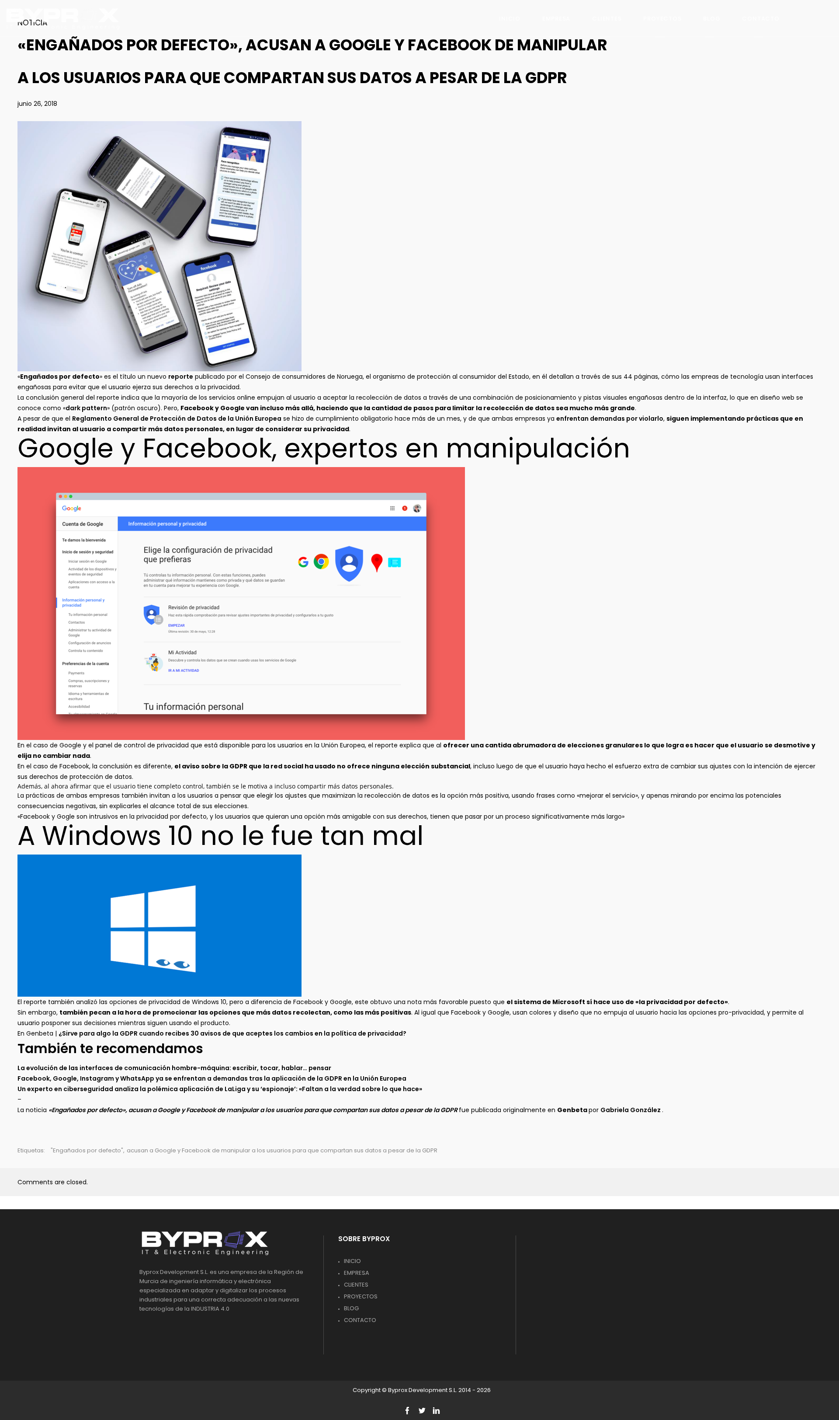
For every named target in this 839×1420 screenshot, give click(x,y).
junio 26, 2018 (37, 103)
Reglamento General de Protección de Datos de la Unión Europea (176, 418)
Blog (351, 1308)
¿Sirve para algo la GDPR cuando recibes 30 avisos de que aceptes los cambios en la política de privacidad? (232, 1033)
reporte (180, 376)
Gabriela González (631, 1110)
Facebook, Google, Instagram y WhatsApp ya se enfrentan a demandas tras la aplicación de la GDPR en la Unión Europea (211, 1078)
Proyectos (361, 1296)
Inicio (352, 1261)
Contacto (360, 1320)
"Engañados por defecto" (87, 1150)
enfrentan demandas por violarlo (609, 418)
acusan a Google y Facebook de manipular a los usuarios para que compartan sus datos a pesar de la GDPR (282, 1150)
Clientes (356, 1284)
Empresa (356, 1273)
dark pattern (86, 408)
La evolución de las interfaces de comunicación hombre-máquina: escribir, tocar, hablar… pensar (174, 1068)
